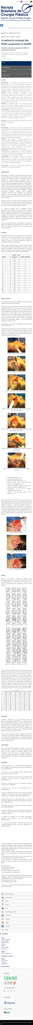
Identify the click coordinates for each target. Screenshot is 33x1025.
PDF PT (6, 901)
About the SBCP (5, 941)
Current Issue (4, 960)
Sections (3, 944)
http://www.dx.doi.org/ (6, 59)
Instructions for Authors (7, 956)
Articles (3, 959)
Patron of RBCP (5, 947)
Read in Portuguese (9, 894)
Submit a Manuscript (6, 953)
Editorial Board (5, 942)
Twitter (6, 929)
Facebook (7, 926)
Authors (3, 951)
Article (3, 62)
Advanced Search (5, 966)
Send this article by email (10, 911)
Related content (5, 75)
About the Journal (5, 939)
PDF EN (7, 904)
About (2, 937)
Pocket (6, 922)
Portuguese (27, 1)
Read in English (8, 897)
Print (6, 908)
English (18, 1)
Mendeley (7, 919)
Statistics (4, 71)
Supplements (4, 963)
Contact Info (4, 949)
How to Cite (8, 915)
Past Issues (4, 962)
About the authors (6, 67)
